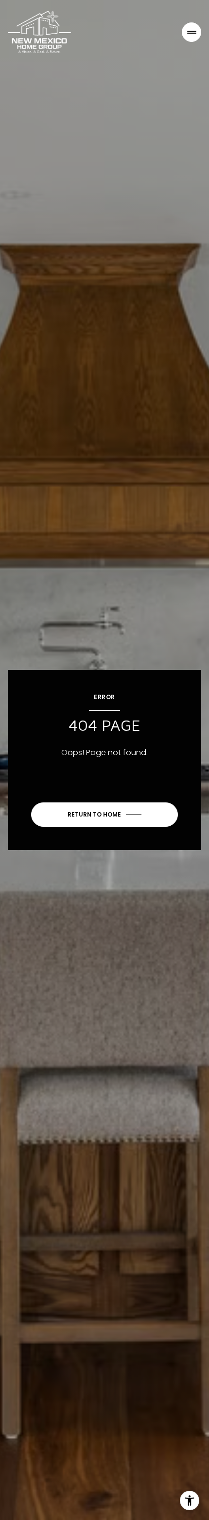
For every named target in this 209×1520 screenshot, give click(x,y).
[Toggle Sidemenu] (191, 32)
